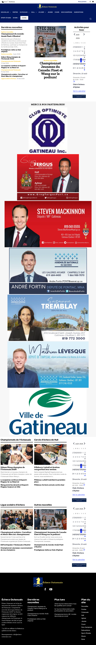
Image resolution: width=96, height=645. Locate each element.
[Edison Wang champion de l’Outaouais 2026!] (17, 454)
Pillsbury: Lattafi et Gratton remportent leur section (47, 468)
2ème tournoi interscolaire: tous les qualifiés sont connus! (65, 605)
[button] (90, 19)
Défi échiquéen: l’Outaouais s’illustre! (15, 545)
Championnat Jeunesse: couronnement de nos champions (16, 549)
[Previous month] (74, 34)
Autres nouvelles (7, 32)
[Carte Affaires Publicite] (48, 177)
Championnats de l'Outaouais (11, 61)
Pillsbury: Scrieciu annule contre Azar (49, 485)
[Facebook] (90, 1)
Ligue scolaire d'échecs (8, 79)
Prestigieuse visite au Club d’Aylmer (11, 51)
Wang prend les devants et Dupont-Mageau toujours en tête (15, 486)
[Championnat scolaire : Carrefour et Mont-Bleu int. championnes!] (17, 519)
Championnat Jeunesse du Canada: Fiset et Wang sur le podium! (50, 70)
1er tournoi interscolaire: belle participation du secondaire (64, 610)
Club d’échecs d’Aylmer (79, 85)
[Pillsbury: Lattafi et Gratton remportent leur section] (50, 454)
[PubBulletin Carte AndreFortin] (48, 271)
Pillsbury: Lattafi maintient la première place (49, 481)
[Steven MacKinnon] (48, 224)
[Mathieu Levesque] (48, 364)
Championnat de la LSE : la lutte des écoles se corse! (65, 615)
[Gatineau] (48, 411)
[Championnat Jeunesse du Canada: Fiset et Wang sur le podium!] (50, 41)
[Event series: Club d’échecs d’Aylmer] (74, 82)
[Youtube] (93, 1)
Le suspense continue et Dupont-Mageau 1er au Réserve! (13, 67)
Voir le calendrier (79, 91)
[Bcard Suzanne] (48, 318)
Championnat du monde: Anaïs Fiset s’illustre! (12, 34)
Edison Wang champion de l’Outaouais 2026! (10, 58)
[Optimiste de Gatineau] (48, 130)
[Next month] (84, 34)
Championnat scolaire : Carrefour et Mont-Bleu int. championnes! (14, 75)
